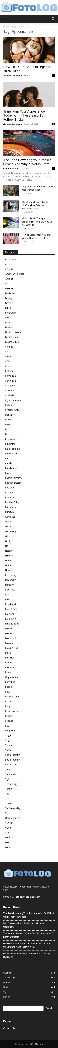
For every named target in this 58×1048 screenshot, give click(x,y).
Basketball (10, 293)
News (8, 672)
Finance (9, 492)
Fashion (9, 473)
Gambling (10, 516)
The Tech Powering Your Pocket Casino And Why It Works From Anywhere (28, 915)
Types (8, 813)
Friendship (10, 507)
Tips (7, 793)
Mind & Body (12, 623)
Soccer (8, 749)
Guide (8, 541)
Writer (8, 847)
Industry (9, 584)
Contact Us (9, 1028)
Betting (9, 302)
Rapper (9, 706)
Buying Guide (12, 341)
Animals (9, 278)
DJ (6, 434)
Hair (7, 545)
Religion (9, 715)
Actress (9, 268)
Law (7, 599)
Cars (7, 351)
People (8, 686)
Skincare (9, 745)
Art (6, 283)
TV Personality (12, 808)
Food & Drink (12, 502)
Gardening (10, 531)
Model (8, 628)
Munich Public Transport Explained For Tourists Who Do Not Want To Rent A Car (26, 945)
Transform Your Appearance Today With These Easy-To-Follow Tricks (24, 115)
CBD (7, 361)
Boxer (8, 322)
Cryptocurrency (13, 400)
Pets (7, 691)
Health (8, 550)
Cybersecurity (12, 409)
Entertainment (12, 448)
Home (6, 26)
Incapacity (10, 579)
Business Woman (14, 332)
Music (8, 652)
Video (8, 827)
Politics (9, 701)
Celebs (8, 366)
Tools (8, 798)
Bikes (8, 307)
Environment (11, 453)
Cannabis (10, 346)
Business (10, 327)
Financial (9, 497)
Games (9, 526)
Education (10, 443)
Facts (8, 458)
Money (8, 633)
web (7, 832)
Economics (11, 439)
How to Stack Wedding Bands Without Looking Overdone (26, 955)
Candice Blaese (10, 168)
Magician (10, 613)
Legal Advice (11, 604)
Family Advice (12, 468)
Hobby (8, 560)
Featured (10, 487)
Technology (11, 783)
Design (8, 424)
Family (8, 463)
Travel (8, 803)
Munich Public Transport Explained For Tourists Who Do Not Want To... (37, 221)
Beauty (9, 298)
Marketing (10, 618)
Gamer (8, 521)
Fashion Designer (14, 477)
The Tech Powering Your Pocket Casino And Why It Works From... (27, 162)
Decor (8, 419)
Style (7, 779)
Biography (10, 312)
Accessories (11, 259)
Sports (8, 769)
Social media (11, 764)
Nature (8, 662)
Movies (9, 643)
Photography (12, 696)
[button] (5, 19)
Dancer (9, 414)
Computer (10, 385)
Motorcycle (11, 638)
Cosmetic (10, 390)
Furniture (10, 511)
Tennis (8, 788)
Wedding (9, 837)
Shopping (10, 730)
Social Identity (12, 754)
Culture (9, 405)
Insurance (10, 589)
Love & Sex (11, 609)
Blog (7, 317)
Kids (7, 594)
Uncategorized (12, 817)
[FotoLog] (29, 7)
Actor (8, 264)
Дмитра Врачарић (12, 75)
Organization (12, 677)
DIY (7, 429)
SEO (7, 725)
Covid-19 (9, 395)
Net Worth (10, 667)
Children (9, 370)
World (8, 842)
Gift (7, 536)
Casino (8, 356)
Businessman (12, 336)
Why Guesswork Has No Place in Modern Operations (23, 925)
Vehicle (8, 822)
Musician (9, 657)
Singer (8, 735)
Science (9, 720)
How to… (10, 570)
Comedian (10, 375)
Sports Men (11, 774)
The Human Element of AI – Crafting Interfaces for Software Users (36, 205)
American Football (14, 273)
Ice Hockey (11, 575)
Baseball (9, 288)
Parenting (10, 681)
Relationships (12, 711)
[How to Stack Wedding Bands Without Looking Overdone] (11, 238)
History (9, 555)
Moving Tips (11, 647)
